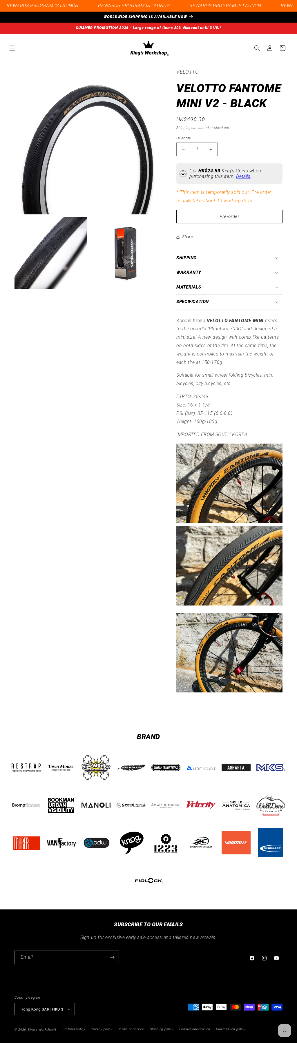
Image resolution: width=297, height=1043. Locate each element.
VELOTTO (187, 72)
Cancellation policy (230, 1029)
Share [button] (187, 236)
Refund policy (74, 1029)
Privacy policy (102, 1029)
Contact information (194, 1029)
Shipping (183, 128)
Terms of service (131, 1029)
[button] (12, 48)
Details (243, 176)
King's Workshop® (42, 1029)
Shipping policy (161, 1029)
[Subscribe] (112, 957)
